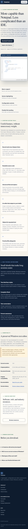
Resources (3, 510)
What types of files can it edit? (9, 456)
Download (24, 2)
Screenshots (3, 489)
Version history (4, 491)
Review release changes (18, 386)
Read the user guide (17, 382)
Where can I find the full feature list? (11, 460)
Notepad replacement (5, 503)
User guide (3, 498)
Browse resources (14, 420)
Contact (2, 512)
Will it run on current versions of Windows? (13, 451)
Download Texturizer (7, 40)
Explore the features (7, 45)
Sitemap (2, 514)
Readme (2, 501)
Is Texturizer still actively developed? (11, 447)
